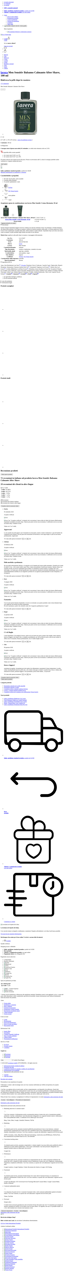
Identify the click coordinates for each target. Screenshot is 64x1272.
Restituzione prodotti (12, 18)
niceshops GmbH (12, 1063)
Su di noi (6, 1044)
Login (5, 40)
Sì (23, 538)
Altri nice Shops (8, 1076)
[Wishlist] (5, 49)
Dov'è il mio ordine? (12, 16)
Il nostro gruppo (8, 1046)
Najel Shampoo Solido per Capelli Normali (15, 700)
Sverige (12, 1242)
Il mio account (8, 1014)
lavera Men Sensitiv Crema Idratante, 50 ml (17, 219)
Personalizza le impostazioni (23, 1100)
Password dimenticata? (10, 1022)
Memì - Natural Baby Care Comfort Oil (14, 703)
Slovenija (13, 1238)
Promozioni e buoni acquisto (11, 1009)
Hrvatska (12, 1244)
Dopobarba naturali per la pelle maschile (14, 686)
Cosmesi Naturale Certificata (11, 1034)
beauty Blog (7, 1031)
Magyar (12, 1247)
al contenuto (7, 3)
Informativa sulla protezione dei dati (53, 1097)
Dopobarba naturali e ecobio (11, 687)
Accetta (3, 1100)
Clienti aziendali (8, 1012)
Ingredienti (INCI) (7, 262)
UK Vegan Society (29, 256)
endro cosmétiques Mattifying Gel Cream (15, 698)
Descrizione (5, 225)
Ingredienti (7, 1033)
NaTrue (21, 256)
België (10, 1265)
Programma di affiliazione (11, 1039)
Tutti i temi (10, 24)
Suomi (10, 1248)
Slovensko (14, 1257)
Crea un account (8, 46)
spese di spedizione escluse (25, 140)
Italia (9, 1232)
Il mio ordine (7, 1003)
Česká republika (18, 1259)
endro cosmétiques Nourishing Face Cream (15, 701)
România (12, 1241)
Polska (11, 1245)
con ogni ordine (17, 12)
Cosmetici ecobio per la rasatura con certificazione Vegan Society (21, 692)
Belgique (12, 1264)
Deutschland (15, 1233)
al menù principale (9, 2)
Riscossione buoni (9, 1025)
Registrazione (7, 1021)
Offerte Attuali (8, 1037)
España (11, 1236)
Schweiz (12, 1251)
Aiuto (5, 15)
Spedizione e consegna (10, 1004)
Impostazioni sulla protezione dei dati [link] (14, 1072)
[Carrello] (33, 51)
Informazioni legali (7, 282)
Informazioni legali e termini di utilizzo (14, 1066)
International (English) (23, 1229)
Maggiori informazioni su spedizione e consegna (13, 172)
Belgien (12, 1268)
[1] (19, 265)
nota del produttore (7, 281)
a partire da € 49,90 (19, 10)
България (13, 1250)
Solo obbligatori (10, 1100)
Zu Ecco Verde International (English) (11, 1223)
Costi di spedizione (12, 19)
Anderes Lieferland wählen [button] (8, 1226)
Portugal (12, 1267)
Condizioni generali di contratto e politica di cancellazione (19, 1069)
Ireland (11, 1261)
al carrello (6, 5)
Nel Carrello (4, 164)
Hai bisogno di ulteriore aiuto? (12, 1011)
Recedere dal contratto (6, 1079)
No (27, 538)
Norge (10, 1270)
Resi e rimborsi (8, 1006)
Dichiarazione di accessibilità (11, 1070)
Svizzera (12, 1254)
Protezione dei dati (9, 1067)
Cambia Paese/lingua (18, 1060)
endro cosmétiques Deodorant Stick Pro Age (15, 704)
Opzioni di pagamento (13, 21)
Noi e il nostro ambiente (10, 1036)
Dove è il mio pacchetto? (10, 1024)
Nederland (14, 1262)
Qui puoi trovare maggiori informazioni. (11, 934)
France (11, 1239)
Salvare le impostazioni (7, 1211)
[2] (5, 273)
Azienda (6, 1074)
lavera (4, 72)
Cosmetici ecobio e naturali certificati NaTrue (16, 689)
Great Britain (15, 1235)
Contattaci (10, 22)
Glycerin (23, 265)
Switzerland (15, 1256)
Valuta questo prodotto (6, 474)
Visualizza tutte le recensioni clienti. (10, 506)
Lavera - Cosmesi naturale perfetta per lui (15, 690)
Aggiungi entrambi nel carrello (8, 223)
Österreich (13, 1230)
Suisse (10, 1253)
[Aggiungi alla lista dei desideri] (1, 166)
